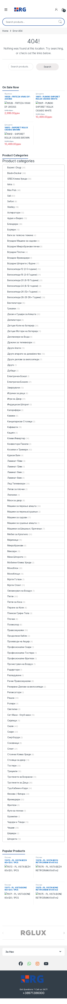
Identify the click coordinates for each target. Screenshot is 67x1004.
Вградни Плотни (16, 252)
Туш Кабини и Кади (17, 788)
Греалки (11, 308)
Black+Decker (14, 173)
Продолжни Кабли (17, 635)
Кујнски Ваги (13, 455)
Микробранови (15, 545)
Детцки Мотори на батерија (22, 331)
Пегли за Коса (14, 602)
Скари (10, 731)
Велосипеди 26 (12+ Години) (22, 291)
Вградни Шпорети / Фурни (21, 263)
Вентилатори (14, 303)
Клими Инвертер (16, 438)
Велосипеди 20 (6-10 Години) (23, 280)
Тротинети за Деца (17, 782)
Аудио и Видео (15, 218)
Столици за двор (16, 760)
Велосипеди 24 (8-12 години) (22, 286)
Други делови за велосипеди (23, 359)
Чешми (10, 827)
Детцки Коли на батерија (20, 325)
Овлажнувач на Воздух (19, 590)
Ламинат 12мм (14, 466)
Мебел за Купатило (17, 534)
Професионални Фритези (20, 658)
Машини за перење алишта (21, 506)
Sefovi (10, 201)
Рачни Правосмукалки (19, 681)
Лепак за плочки (16, 489)
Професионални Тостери (20, 652)
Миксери (12, 551)
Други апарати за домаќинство (24, 353)
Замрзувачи (13, 387)
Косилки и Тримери (17, 449)
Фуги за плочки (15, 810)
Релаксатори (14, 692)
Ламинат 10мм (14, 461)
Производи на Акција (18, 641)
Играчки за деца (16, 393)
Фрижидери (13, 799)
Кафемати (12, 427)
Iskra (9, 184)
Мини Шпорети (15, 557)
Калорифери (14, 410)
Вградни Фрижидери (18, 257)
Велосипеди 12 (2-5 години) (22, 269)
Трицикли (12, 771)
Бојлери (11, 229)
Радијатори (13, 669)
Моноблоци (13, 573)
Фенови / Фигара (16, 793)
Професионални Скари (19, 647)
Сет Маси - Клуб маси (19, 715)
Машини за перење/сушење (22, 511)
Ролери (11, 703)
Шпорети (40, 94)
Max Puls (11, 190)
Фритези (8, 94)
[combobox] (29, 21)
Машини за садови (17, 517)
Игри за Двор (14, 398)
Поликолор (13, 624)
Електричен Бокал (17, 376)
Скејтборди (13, 737)
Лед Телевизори (16, 483)
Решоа (10, 698)
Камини (11, 415)
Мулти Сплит (14, 585)
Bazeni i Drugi (14, 167)
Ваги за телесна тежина (20, 235)
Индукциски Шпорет (18, 404)
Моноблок (12, 568)
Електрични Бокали (17, 381)
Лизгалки (12, 494)
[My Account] (56, 9)
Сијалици (12, 720)
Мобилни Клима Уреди (19, 562)
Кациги (11, 432)
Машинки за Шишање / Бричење (24, 528)
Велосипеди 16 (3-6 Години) (22, 274)
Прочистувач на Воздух (20, 664)
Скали (10, 726)
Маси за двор (14, 500)
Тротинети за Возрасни (20, 776)
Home (5, 30)
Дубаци (11, 370)
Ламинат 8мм (14, 477)
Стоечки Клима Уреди (19, 754)
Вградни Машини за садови (22, 240)
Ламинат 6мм (14, 472)
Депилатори (14, 320)
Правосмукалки (15, 630)
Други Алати (14, 348)
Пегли (10, 596)
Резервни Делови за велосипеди (25, 686)
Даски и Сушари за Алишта (21, 314)
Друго (10, 365)
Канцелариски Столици (19, 421)
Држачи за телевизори (19, 342)
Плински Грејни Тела (18, 613)
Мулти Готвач (14, 579)
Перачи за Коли (15, 607)
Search (60, 21)
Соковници (13, 743)
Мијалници (12, 540)
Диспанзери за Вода (18, 336)
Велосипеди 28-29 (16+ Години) (24, 297)
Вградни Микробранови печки (23, 246)
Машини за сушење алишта (22, 523)
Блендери (12, 224)
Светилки (12, 709)
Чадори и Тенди (16, 822)
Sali (9, 195)
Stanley (11, 207)
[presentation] (64, 933)
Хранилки (12, 816)
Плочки (11, 619)
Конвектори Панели (18, 444)
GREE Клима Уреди (17, 178)
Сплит (10, 748)
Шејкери (11, 833)
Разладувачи (14, 675)
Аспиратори (13, 212)
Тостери (12, 765)
